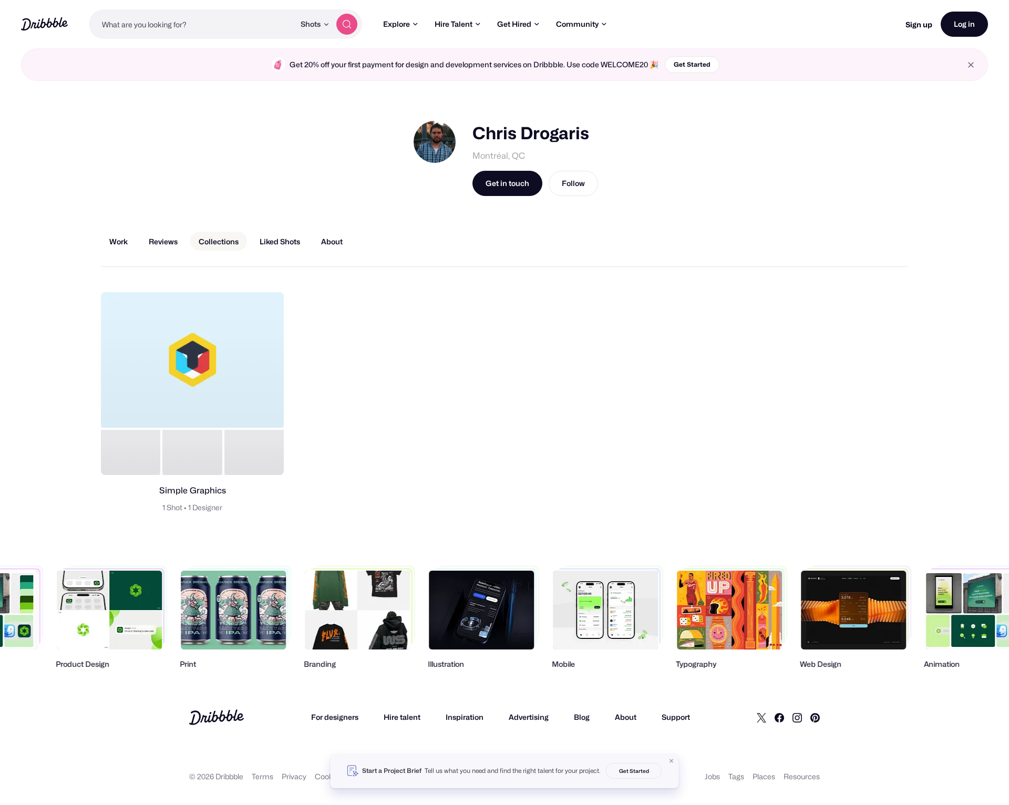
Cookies (329, 776)
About (625, 717)
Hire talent (402, 717)
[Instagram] (797, 717)
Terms (262, 776)
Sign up (918, 24)
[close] (971, 65)
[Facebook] (779, 717)
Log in (964, 23)
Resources (802, 776)
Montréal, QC (498, 156)
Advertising (529, 717)
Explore (396, 23)
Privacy (294, 776)
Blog (582, 717)
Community (577, 23)
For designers (334, 717)
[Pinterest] (815, 717)
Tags (736, 776)
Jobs (712, 776)
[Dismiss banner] (671, 761)
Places (764, 776)
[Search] (346, 24)
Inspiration (464, 717)
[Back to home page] (44, 23)
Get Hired (514, 23)
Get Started (692, 64)
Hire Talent (453, 23)
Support (676, 717)
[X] (761, 717)
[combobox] (191, 24)
